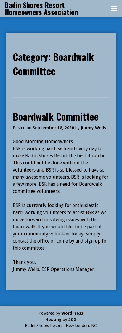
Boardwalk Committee (56, 116)
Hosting (53, 319)
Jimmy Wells (93, 127)
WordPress (72, 313)
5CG (72, 319)
